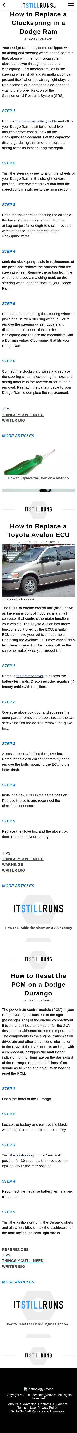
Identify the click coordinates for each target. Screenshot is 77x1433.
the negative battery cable (36, 121)
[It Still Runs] (39, 5)
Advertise (29, 1404)
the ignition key (22, 1155)
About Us (14, 1404)
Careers (61, 1404)
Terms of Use (26, 1407)
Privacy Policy (48, 1407)
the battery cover (29, 676)
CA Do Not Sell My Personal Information (37, 1411)
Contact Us (46, 1404)
